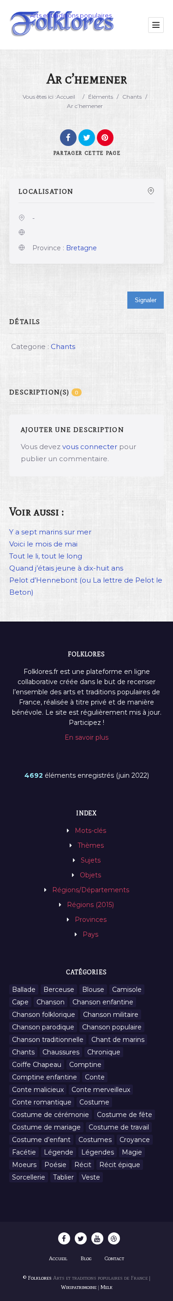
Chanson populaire (112, 1027)
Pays (90, 934)
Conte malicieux (38, 1089)
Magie (132, 1152)
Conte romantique (42, 1102)
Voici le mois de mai (43, 543)
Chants (132, 96)
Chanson (50, 1002)
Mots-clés (90, 830)
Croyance (134, 1140)
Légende (58, 1152)
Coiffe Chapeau (36, 1064)
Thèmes (91, 845)
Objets (90, 875)
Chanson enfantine (102, 1002)
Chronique (103, 1052)
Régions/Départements (90, 890)
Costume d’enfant (41, 1140)
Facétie (24, 1152)
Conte (95, 1077)
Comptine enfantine (44, 1077)
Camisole (127, 989)
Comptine (85, 1064)
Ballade (24, 989)
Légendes (97, 1152)
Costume (94, 1102)
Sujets (91, 860)
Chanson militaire (110, 1014)
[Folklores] (62, 24)
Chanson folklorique (43, 1014)
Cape (20, 1002)
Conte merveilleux (101, 1089)
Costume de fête (124, 1115)
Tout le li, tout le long (45, 556)
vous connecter (89, 446)
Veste (91, 1177)
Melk (107, 1287)
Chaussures (60, 1052)
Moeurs (24, 1165)
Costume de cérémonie (50, 1115)
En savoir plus (86, 737)
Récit (82, 1165)
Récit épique (119, 1165)
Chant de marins (117, 1039)
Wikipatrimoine (78, 1287)
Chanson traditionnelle (48, 1039)
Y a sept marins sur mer (50, 531)
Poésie (55, 1165)
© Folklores (37, 1278)
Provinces (91, 919)
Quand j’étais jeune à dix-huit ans (66, 568)
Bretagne (81, 248)
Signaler (145, 300)
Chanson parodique (43, 1027)
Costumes (95, 1140)
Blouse (93, 989)
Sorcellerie (28, 1177)
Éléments (100, 96)
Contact (114, 1258)
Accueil (65, 96)
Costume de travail (119, 1127)
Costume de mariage (46, 1127)
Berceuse (58, 989)
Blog (86, 1258)
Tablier (63, 1177)
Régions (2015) (90, 905)
